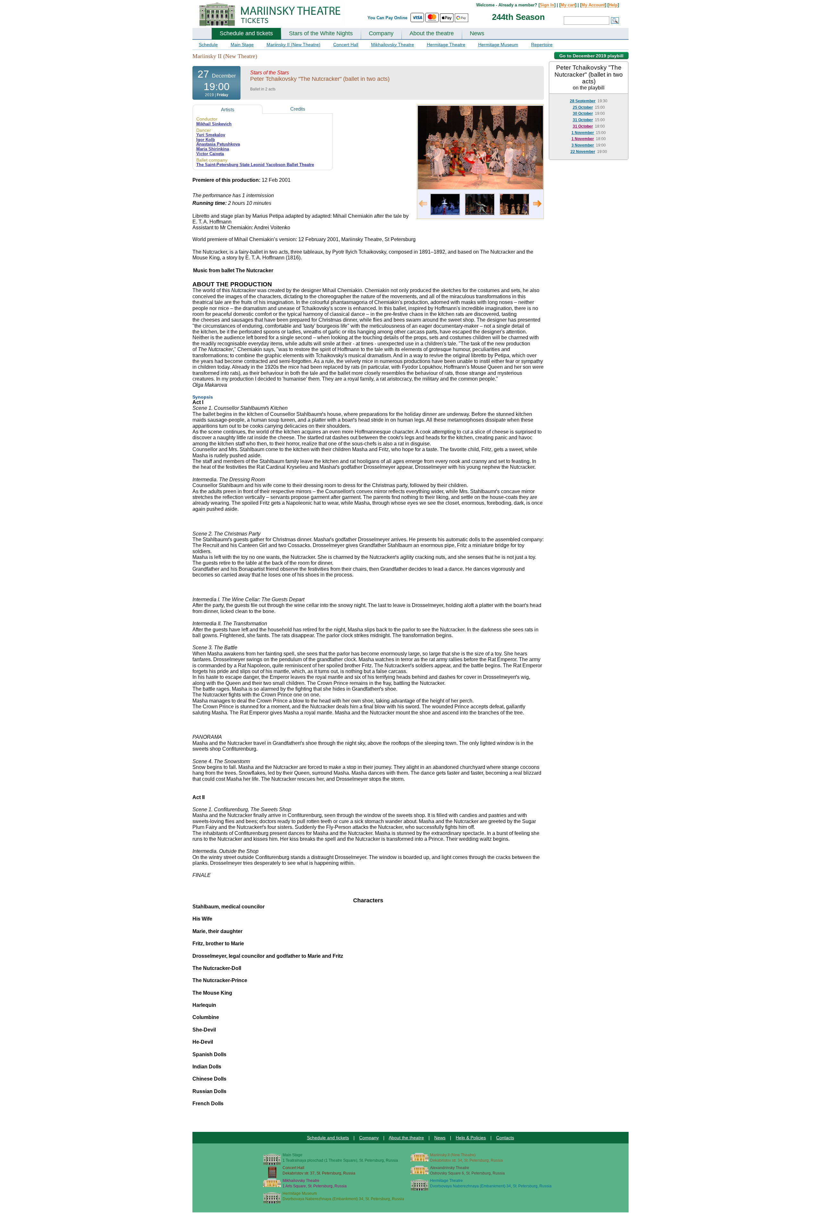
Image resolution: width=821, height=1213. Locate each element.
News (477, 33)
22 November (583, 151)
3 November (582, 145)
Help (613, 5)
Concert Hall (345, 44)
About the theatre (432, 33)
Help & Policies (471, 1137)
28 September (583, 101)
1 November (582, 133)
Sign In (547, 5)
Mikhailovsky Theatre (392, 44)
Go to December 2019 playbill (591, 55)
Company (381, 33)
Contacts (505, 1137)
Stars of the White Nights (321, 33)
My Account (593, 5)
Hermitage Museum (498, 44)
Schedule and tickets (246, 33)
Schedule (208, 44)
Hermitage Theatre (446, 44)
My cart (568, 5)
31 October (583, 120)
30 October (583, 113)
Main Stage (242, 44)
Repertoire (542, 44)
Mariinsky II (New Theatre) (293, 44)
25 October (583, 107)
